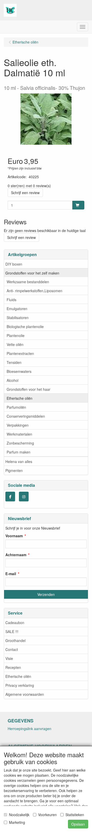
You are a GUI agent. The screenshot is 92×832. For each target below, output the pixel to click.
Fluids (11, 299)
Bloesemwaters (19, 371)
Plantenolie (16, 335)
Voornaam (14, 535)
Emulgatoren (17, 308)
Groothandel (15, 640)
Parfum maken (18, 452)
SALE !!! (11, 631)
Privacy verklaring (19, 685)
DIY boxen (13, 264)
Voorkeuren (47, 814)
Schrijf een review (25, 192)
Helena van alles (18, 461)
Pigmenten (14, 470)
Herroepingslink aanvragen (29, 728)
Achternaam (15, 554)
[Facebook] (10, 496)
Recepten (13, 667)
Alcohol (12, 380)
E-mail (10, 573)
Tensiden (14, 362)
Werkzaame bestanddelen (28, 281)
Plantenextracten (20, 353)
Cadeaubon (14, 622)
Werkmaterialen (19, 434)
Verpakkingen (18, 425)
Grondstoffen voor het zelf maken (32, 273)
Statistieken (74, 814)
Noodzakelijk (19, 814)
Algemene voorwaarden (24, 694)
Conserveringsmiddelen (26, 416)
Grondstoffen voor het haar (28, 389)
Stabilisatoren (18, 317)
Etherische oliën (19, 398)
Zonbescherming (20, 443)
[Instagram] (24, 496)
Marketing (17, 822)
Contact (11, 649)
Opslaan (78, 824)
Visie (9, 658)
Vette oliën (15, 344)
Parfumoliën (16, 407)
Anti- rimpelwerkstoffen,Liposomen (34, 290)
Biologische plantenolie (25, 326)
